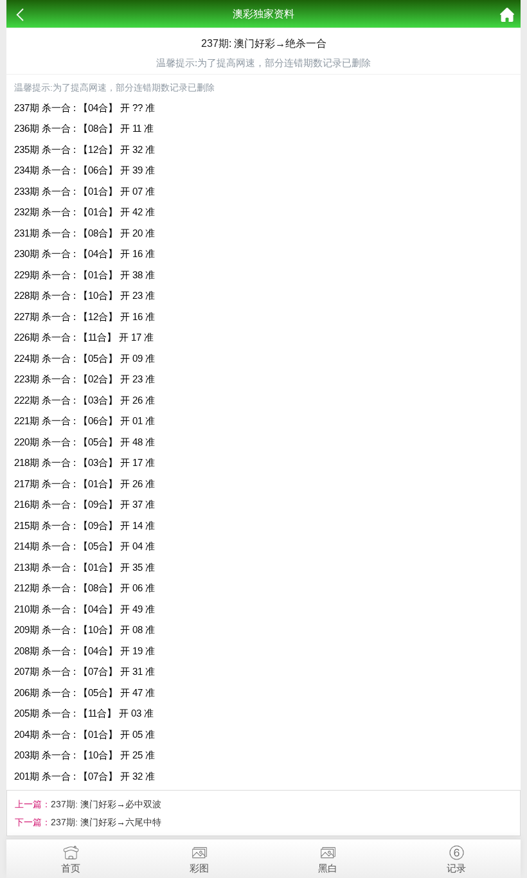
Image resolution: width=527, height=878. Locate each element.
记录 (456, 868)
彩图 (199, 868)
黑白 (327, 868)
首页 (70, 868)
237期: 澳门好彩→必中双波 (106, 804)
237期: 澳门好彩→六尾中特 (106, 822)
